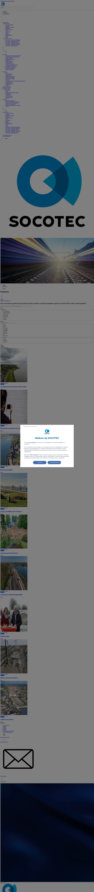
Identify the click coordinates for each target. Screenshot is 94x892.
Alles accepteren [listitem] (54, 462)
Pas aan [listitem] (40, 462)
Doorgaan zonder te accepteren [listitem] (29, 426)
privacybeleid (32, 442)
